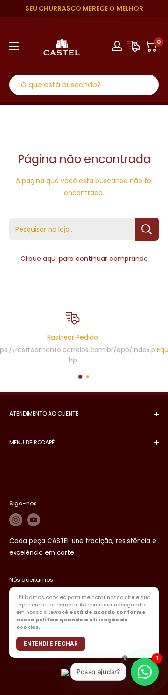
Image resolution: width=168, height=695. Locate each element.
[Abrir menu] (14, 46)
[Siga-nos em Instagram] (15, 519)
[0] (151, 46)
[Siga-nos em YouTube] (33, 519)
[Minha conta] (117, 46)
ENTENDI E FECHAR (51, 643)
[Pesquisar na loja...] (147, 229)
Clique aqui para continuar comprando (84, 258)
